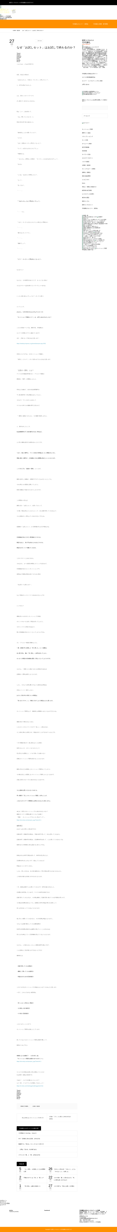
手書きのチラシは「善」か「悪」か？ (34, 1177)
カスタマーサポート (87, 158)
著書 (3, 19)
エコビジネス (85, 179)
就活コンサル (85, 201)
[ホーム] (9, 30)
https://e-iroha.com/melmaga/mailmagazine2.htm (30, 1086)
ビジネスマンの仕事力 (88, 194)
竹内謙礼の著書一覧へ (88, 249)
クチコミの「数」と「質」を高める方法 (29, 1155)
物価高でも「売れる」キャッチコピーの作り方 (31, 1144)
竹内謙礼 (26, 1106)
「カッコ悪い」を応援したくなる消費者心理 (34, 1170)
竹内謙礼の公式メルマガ (25, 40)
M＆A (83, 183)
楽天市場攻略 (85, 147)
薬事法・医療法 (86, 172)
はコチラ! (3, 1201)
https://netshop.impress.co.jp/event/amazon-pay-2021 (31, 343)
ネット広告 (85, 140)
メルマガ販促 (85, 161)
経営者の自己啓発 (87, 190)
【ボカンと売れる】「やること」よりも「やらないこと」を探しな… (64, 1170)
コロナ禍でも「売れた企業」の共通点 (64, 1186)
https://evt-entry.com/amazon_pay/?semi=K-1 (29, 820)
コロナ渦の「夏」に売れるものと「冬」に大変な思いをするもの (64, 1179)
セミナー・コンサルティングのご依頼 (92, 80)
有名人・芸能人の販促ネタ (89, 186)
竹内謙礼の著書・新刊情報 (100, 24)
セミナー (6, 17)
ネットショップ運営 (87, 129)
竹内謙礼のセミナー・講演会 (80, 24)
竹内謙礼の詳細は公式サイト (90, 73)
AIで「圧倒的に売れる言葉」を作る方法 (29, 1138)
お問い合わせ (85, 84)
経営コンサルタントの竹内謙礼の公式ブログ (61, 1229)
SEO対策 (84, 151)
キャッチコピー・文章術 (88, 168)
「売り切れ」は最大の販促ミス (32, 1186)
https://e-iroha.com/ (88, 1220)
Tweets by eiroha (14, 1211)
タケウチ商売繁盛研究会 (88, 77)
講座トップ (5, 16)
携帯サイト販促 (86, 133)
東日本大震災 (85, 197)
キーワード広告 (86, 154)
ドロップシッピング (87, 136)
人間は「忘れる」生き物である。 (28, 1149)
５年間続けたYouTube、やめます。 (28, 1133)
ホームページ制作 (87, 143)
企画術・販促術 (36, 1106)
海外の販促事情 (86, 176)
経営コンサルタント (87, 204)
